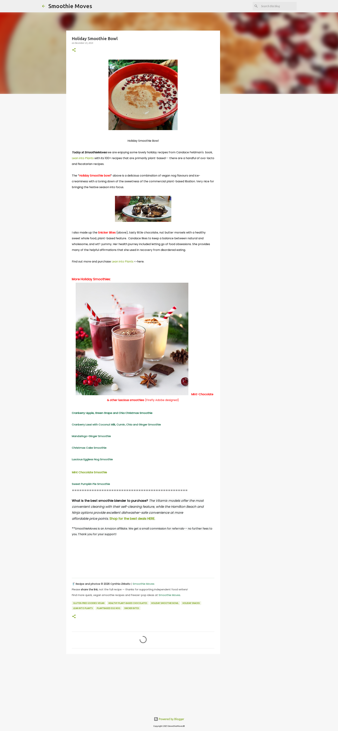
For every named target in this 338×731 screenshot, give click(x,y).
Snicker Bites (131, 608)
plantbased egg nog (108, 608)
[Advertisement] (143, 683)
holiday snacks (191, 603)
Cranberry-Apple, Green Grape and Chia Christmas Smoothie (112, 413)
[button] (74, 50)
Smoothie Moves (70, 6)
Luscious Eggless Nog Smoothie (92, 459)
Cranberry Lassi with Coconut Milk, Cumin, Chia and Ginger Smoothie (116, 424)
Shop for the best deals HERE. (132, 518)
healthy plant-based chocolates (127, 603)
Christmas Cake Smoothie (89, 448)
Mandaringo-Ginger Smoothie (91, 436)
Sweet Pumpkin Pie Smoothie (91, 484)
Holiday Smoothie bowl (165, 603)
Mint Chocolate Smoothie (89, 472)
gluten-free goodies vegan (88, 603)
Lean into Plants (83, 158)
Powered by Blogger (171, 719)
